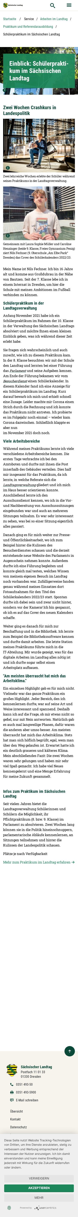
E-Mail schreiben (27, 1100)
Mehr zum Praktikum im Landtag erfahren (37, 862)
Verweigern (39, 1178)
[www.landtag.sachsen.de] (13, 5)
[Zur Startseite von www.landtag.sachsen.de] (12, 1070)
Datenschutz (18, 1127)
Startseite (9, 19)
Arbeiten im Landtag (54, 19)
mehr (39, 1198)
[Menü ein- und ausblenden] (69, 5)
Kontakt (15, 1119)
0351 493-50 (24, 1084)
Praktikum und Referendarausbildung (28, 27)
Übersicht (16, 1111)
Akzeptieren (39, 1188)
